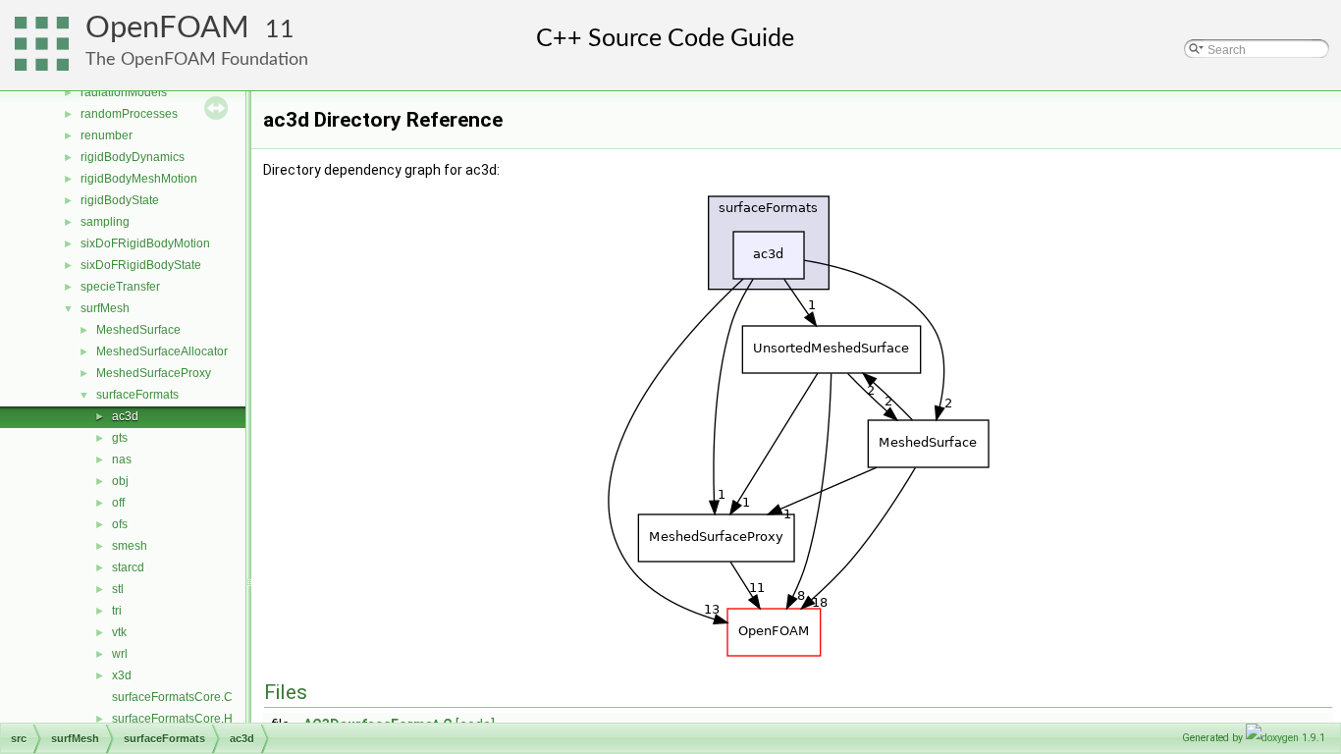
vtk (119, 632)
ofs (120, 524)
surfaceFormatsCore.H (172, 719)
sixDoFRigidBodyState (140, 265)
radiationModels (123, 92)
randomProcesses (129, 114)
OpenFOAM (167, 28)
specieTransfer (120, 287)
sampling (105, 222)
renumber (106, 135)
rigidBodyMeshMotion (138, 179)
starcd (128, 567)
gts (120, 438)
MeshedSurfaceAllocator (162, 351)
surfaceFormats (137, 395)
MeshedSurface (138, 330)
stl (118, 589)
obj (120, 481)
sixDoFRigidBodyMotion (145, 243)
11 (280, 30)
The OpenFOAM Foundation (196, 59)
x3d (122, 675)
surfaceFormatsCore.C (172, 697)
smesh (129, 546)
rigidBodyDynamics (132, 157)
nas (122, 459)
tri (117, 611)
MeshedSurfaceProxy (153, 373)
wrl (120, 654)
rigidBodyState (119, 200)
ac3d (125, 416)
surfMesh (105, 308)
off (118, 503)
